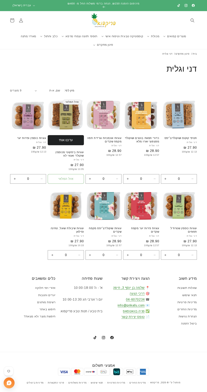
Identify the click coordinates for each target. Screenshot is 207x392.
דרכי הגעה (137, 293)
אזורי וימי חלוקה (45, 287)
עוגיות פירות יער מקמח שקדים (145, 230)
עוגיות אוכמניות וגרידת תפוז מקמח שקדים (104, 140)
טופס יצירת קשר (133, 317)
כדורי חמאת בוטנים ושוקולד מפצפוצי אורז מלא (142, 140)
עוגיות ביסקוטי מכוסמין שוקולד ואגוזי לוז (70, 154)
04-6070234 (135, 299)
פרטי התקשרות (56, 382)
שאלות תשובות (187, 287)
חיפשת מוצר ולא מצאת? (40, 316)
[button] (192, 20)
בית (195, 53)
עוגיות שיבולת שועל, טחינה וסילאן (67, 230)
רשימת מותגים (46, 302)
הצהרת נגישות (188, 316)
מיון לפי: (69, 90)
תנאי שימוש (189, 295)
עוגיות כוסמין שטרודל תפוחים (183, 230)
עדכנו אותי (66, 140)
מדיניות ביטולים (35, 382)
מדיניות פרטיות (187, 302)
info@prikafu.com (131, 305)
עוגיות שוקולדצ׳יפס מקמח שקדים (105, 230)
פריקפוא (154, 382)
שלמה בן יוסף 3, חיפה (129, 287)
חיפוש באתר (47, 309)
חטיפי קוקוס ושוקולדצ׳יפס (181, 138)
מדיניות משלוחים (77, 382)
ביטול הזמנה (189, 323)
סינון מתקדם (182, 53)
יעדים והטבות (47, 295)
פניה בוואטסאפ (134, 311)
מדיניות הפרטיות (116, 382)
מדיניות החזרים (187, 309)
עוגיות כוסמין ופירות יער (31, 138)
